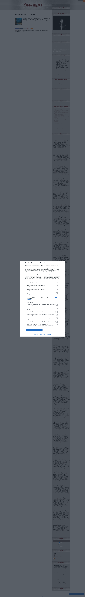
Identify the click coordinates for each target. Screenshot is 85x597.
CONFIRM (34, 330)
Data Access (42, 334)
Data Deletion (35, 334)
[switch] (56, 285)
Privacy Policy (49, 334)
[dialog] (42, 298)
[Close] (62, 263)
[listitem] (42, 282)
